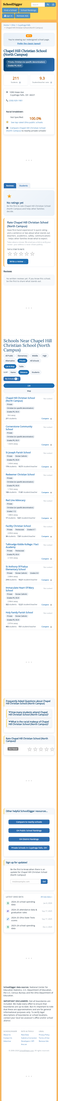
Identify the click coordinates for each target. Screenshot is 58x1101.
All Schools (34, 360)
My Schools (10, 379)
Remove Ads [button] (22, 15)
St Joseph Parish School (18, 452)
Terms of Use (44, 1038)
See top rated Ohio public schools (27, 122)
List (29, 385)
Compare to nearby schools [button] (29, 822)
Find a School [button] (10, 10)
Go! (44, 881)
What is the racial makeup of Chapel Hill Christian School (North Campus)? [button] (29, 723)
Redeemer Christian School (20, 474)
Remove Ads (44, 1041)
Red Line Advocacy (15, 500)
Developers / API (27, 1041)
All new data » (46, 897)
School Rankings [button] (28, 10)
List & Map (10, 366)
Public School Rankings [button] (29, 830)
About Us (7, 1035)
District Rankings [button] (29, 839)
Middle (35, 355)
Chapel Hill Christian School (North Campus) (20, 399)
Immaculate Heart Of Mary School (20, 589)
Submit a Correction (29, 1038)
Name (13, 372)
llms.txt (24, 1044)
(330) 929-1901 (16, 100)
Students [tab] (23, 185)
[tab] (29, 713)
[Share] (53, 5)
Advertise (7, 1041)
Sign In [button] (9, 15)
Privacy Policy (44, 1035)
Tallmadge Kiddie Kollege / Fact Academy (22, 545)
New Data (25, 1035)
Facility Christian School (18, 526)
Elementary (22, 355)
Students (35, 372)
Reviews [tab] (10, 185)
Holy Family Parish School (19, 612)
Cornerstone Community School (19, 428)
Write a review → (18, 261)
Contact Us (8, 1038)
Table (21, 366)
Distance (23, 372)
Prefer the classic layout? (29, 43)
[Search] (48, 5)
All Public (9, 355)
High (45, 355)
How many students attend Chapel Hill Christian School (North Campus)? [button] (28, 713)
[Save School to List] (51, 419)
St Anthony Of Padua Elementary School (17, 568)
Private (22, 360)
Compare (45, 418)
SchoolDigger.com (26, 1050)
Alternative (10, 360)
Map (29, 391)
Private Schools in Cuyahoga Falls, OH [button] (29, 847)
